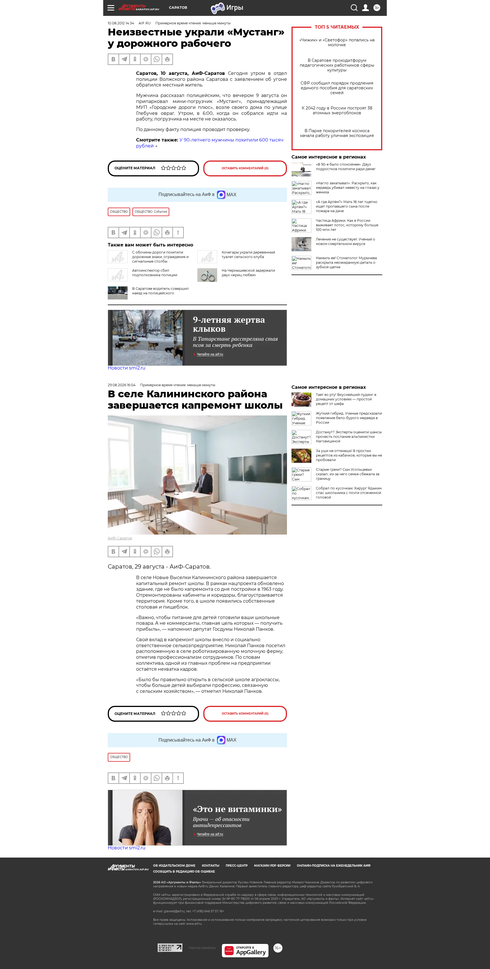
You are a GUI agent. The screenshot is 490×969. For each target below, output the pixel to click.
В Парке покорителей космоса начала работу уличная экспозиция (337, 133)
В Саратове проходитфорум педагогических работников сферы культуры (337, 65)
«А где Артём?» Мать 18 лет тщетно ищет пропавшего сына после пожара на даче (346, 206)
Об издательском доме (174, 865)
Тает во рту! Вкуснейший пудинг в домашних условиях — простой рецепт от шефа (346, 399)
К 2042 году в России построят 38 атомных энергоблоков (337, 110)
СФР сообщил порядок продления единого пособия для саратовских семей (337, 88)
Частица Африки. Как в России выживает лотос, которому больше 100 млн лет (347, 225)
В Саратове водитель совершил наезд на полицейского (160, 290)
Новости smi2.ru (126, 368)
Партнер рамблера (202, 947)
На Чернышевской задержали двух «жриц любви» (248, 272)
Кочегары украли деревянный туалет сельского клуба (248, 254)
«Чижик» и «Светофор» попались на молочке (337, 42)
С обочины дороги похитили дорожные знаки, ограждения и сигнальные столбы (160, 256)
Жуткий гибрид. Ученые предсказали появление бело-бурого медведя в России (349, 418)
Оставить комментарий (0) (245, 168)
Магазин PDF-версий (272, 865)
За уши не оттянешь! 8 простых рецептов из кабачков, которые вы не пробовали (349, 455)
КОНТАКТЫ (210, 865)
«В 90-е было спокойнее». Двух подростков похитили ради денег (346, 166)
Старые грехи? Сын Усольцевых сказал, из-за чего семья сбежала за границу (347, 474)
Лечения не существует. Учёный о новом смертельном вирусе (345, 241)
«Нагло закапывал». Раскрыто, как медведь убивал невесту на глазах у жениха (347, 187)
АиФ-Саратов (120, 538)
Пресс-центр (237, 865)
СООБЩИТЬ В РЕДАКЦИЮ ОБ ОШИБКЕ (184, 871)
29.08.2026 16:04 (122, 385)
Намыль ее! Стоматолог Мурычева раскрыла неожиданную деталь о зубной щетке (346, 262)
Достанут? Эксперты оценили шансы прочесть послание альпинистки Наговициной (349, 436)
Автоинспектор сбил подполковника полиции (154, 272)
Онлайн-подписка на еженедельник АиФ (334, 865)
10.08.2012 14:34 (121, 23)
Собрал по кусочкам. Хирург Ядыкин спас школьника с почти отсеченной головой (349, 492)
